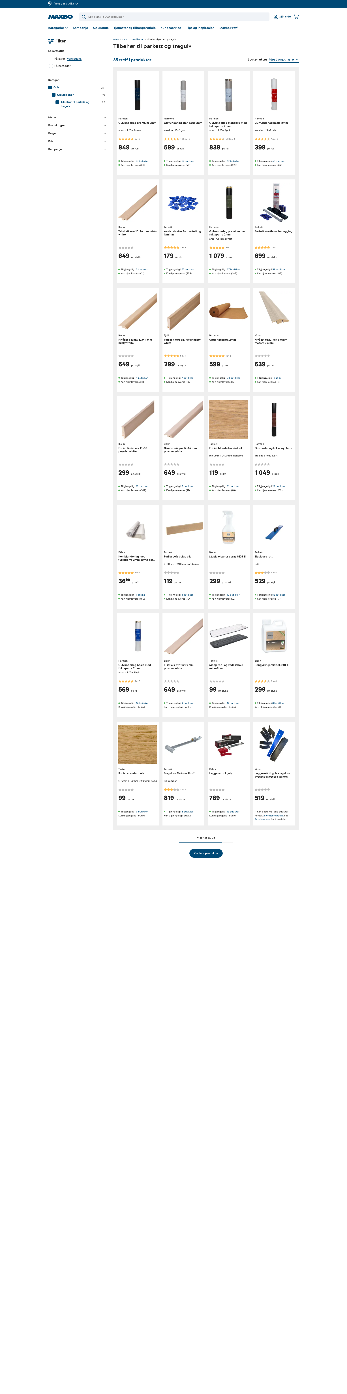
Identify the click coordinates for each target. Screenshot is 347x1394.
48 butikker (278, 161)
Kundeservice (170, 28)
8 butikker (278, 703)
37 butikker (233, 269)
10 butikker (233, 595)
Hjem (116, 39)
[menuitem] (77, 87)
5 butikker (141, 269)
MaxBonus (101, 28)
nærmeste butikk (274, 815)
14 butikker (142, 703)
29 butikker (278, 486)
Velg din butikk (64, 4)
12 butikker (142, 486)
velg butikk (74, 59)
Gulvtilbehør (137, 39)
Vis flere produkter (206, 853)
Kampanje (80, 28)
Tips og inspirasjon (200, 28)
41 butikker (142, 161)
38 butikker (233, 378)
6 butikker (187, 486)
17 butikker (233, 703)
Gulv (125, 39)
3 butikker (142, 811)
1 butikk (276, 378)
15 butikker (233, 811)
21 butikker (233, 486)
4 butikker (142, 378)
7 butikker (187, 378)
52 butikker (278, 269)
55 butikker (188, 269)
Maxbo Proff (228, 28)
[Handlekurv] (296, 17)
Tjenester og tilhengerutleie (134, 28)
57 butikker (188, 161)
